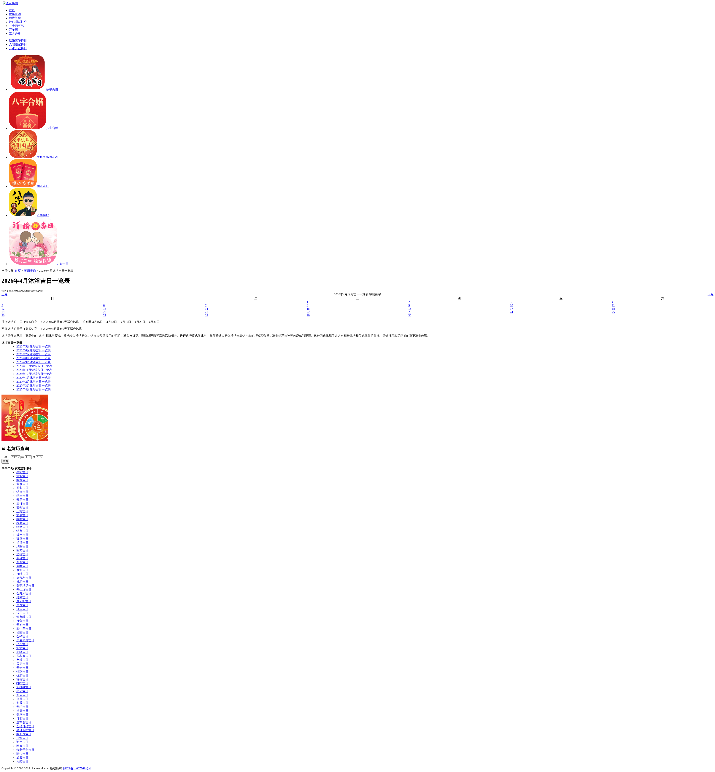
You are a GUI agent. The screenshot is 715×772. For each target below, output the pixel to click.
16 (409, 308)
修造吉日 (22, 570)
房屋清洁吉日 (25, 640)
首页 (12, 10)
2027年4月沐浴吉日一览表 (33, 389)
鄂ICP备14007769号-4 (77, 768)
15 (308, 308)
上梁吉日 (22, 511)
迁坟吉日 (22, 738)
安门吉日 (22, 706)
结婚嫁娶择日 (18, 40)
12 (2, 308)
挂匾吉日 (22, 632)
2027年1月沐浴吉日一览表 (33, 377)
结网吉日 (22, 597)
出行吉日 (22, 503)
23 (409, 312)
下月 (711, 294)
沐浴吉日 (22, 476)
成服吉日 (22, 757)
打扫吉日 (22, 683)
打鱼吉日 (22, 620)
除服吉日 (22, 745)
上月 (4, 294)
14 (206, 308)
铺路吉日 (22, 671)
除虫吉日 (22, 753)
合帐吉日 (22, 636)
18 (613, 308)
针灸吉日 (22, 609)
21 (206, 312)
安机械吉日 (23, 687)
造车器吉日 (23, 722)
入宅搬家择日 (18, 44)
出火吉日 (22, 691)
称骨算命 (15, 18)
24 (511, 312)
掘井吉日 (22, 519)
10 (511, 305)
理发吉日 (22, 605)
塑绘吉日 (22, 652)
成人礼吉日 (23, 601)
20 (104, 312)
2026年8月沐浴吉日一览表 (33, 358)
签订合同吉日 (25, 730)
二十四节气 (16, 25)
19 (2, 312)
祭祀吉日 (22, 472)
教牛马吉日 (23, 628)
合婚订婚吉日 (25, 726)
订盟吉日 (22, 718)
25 (613, 312)
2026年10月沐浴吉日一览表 (34, 366)
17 (511, 308)
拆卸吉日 (22, 675)
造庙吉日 (22, 695)
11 (613, 305)
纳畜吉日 (22, 530)
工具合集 (15, 33)
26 (2, 315)
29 (308, 315)
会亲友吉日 (23, 577)
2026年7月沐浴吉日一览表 (33, 354)
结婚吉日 (22, 491)
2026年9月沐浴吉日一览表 (33, 362)
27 (104, 315)
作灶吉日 (22, 644)
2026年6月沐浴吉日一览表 (33, 350)
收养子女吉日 (25, 749)
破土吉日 (22, 534)
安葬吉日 (22, 507)
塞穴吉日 (22, 550)
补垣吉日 (22, 581)
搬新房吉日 (23, 734)
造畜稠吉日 (23, 616)
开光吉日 (22, 667)
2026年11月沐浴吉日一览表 (34, 369)
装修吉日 (22, 484)
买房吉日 (22, 663)
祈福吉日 (22, 542)
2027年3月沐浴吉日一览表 (33, 385)
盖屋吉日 (22, 714)
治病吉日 (22, 710)
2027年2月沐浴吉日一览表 (33, 381)
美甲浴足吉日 (25, 585)
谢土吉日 (22, 742)
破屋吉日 (22, 538)
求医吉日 (22, 546)
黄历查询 (15, 14)
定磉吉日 (22, 659)
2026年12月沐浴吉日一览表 (34, 373)
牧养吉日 (22, 523)
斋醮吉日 (22, 566)
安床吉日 (22, 499)
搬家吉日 (22, 480)
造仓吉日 (22, 562)
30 (409, 315)
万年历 (13, 29)
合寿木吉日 (23, 593)
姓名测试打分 (18, 21)
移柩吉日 (22, 679)
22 (308, 312)
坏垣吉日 (22, 648)
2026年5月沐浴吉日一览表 (33, 346)
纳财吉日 (22, 527)
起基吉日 (22, 699)
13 (104, 308)
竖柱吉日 (22, 554)
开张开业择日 (18, 48)
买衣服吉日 (23, 656)
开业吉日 (22, 487)
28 (206, 315)
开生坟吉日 (23, 589)
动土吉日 (22, 495)
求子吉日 (22, 613)
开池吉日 (22, 624)
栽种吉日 (22, 558)
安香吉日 (22, 702)
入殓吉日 (22, 761)
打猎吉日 (22, 573)
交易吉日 (22, 515)
